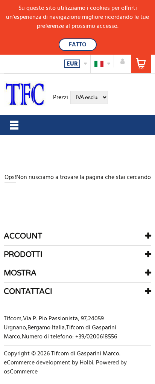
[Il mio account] (122, 61)
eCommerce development (37, 363)
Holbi (86, 363)
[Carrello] (141, 64)
